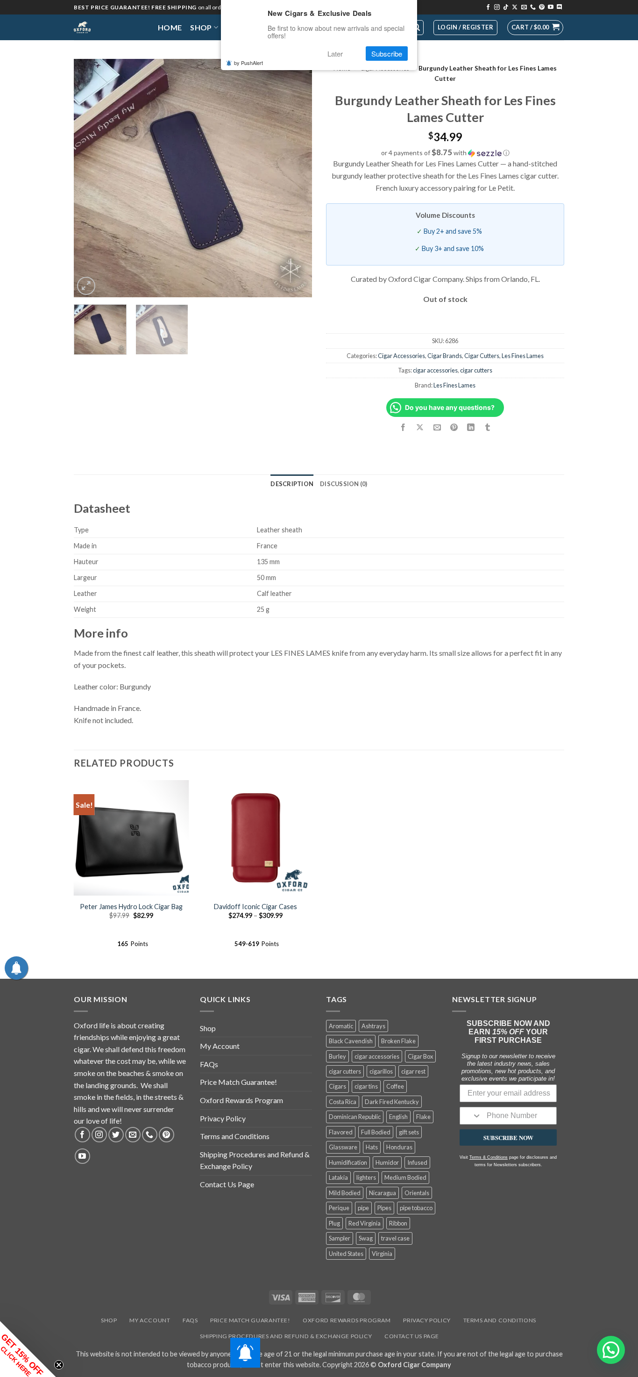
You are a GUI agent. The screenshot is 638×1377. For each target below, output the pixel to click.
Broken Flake (398, 1041)
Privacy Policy (223, 1118)
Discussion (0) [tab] (344, 484)
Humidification (348, 1162)
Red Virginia (364, 1223)
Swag (366, 1238)
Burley (337, 1056)
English (398, 1116)
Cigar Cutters (481, 355)
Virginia (382, 1253)
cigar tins (366, 1086)
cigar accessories (435, 370)
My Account (220, 1045)
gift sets (409, 1132)
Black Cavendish (351, 1041)
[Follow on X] (514, 7)
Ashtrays (373, 1026)
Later (335, 53)
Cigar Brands (444, 355)
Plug (334, 1223)
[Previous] (90, 178)
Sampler (339, 1238)
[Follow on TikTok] (506, 7)
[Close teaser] (59, 1365)
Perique (339, 1208)
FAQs (209, 1064)
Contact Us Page (227, 1184)
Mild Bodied (345, 1193)
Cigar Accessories (401, 355)
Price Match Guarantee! (238, 1081)
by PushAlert (248, 62)
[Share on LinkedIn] (470, 428)
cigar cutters (476, 370)
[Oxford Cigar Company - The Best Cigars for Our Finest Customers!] (109, 27)
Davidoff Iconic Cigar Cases (255, 907)
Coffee (395, 1086)
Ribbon (398, 1223)
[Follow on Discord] (559, 7)
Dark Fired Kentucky (392, 1101)
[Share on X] (420, 428)
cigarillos (381, 1071)
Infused (417, 1162)
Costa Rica (342, 1101)
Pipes (384, 1208)
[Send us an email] (524, 7)
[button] (535, 27)
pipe (363, 1208)
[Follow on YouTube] (550, 7)
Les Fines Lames (523, 355)
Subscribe (386, 53)
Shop (201, 27)
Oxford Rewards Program (241, 1100)
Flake (423, 1116)
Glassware (343, 1147)
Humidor (387, 1162)
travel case (395, 1238)
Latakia (338, 1177)
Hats (372, 1147)
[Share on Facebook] (403, 428)
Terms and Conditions (234, 1136)
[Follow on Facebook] (488, 7)
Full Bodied (375, 1132)
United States (346, 1253)
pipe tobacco (416, 1208)
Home (170, 27)
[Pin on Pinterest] (453, 428)
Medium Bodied (405, 1177)
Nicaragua (382, 1193)
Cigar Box (420, 1056)
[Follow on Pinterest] (542, 7)
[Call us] (533, 7)
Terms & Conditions (488, 1157)
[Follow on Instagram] (497, 7)
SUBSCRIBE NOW (508, 1137)
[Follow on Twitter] (116, 1134)
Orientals (416, 1193)
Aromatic (341, 1026)
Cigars (337, 1086)
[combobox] (471, 1115)
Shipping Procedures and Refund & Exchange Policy (255, 1160)
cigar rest (413, 1071)
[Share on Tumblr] (488, 428)
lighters (366, 1177)
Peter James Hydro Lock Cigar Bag (131, 907)
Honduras (399, 1147)
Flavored (341, 1132)
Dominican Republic (355, 1116)
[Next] (295, 178)
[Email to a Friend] (437, 428)
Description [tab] (291, 484)
